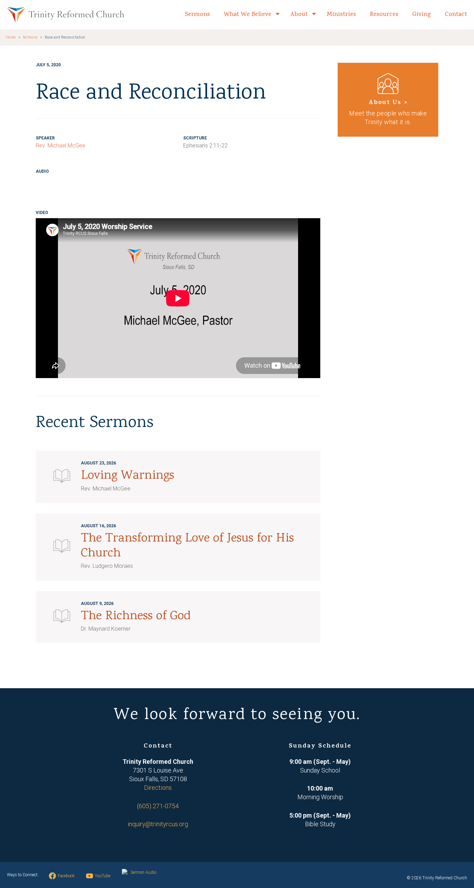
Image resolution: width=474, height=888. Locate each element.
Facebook (66, 875)
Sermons (197, 14)
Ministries (341, 14)
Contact (456, 14)
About (299, 14)
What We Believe (247, 14)
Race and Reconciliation (65, 37)
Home (11, 37)
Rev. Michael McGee (60, 145)
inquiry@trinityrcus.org (158, 824)
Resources (384, 14)
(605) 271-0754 (158, 806)
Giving (421, 14)
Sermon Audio (143, 872)
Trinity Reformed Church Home (65, 15)
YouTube (102, 875)
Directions (158, 787)
